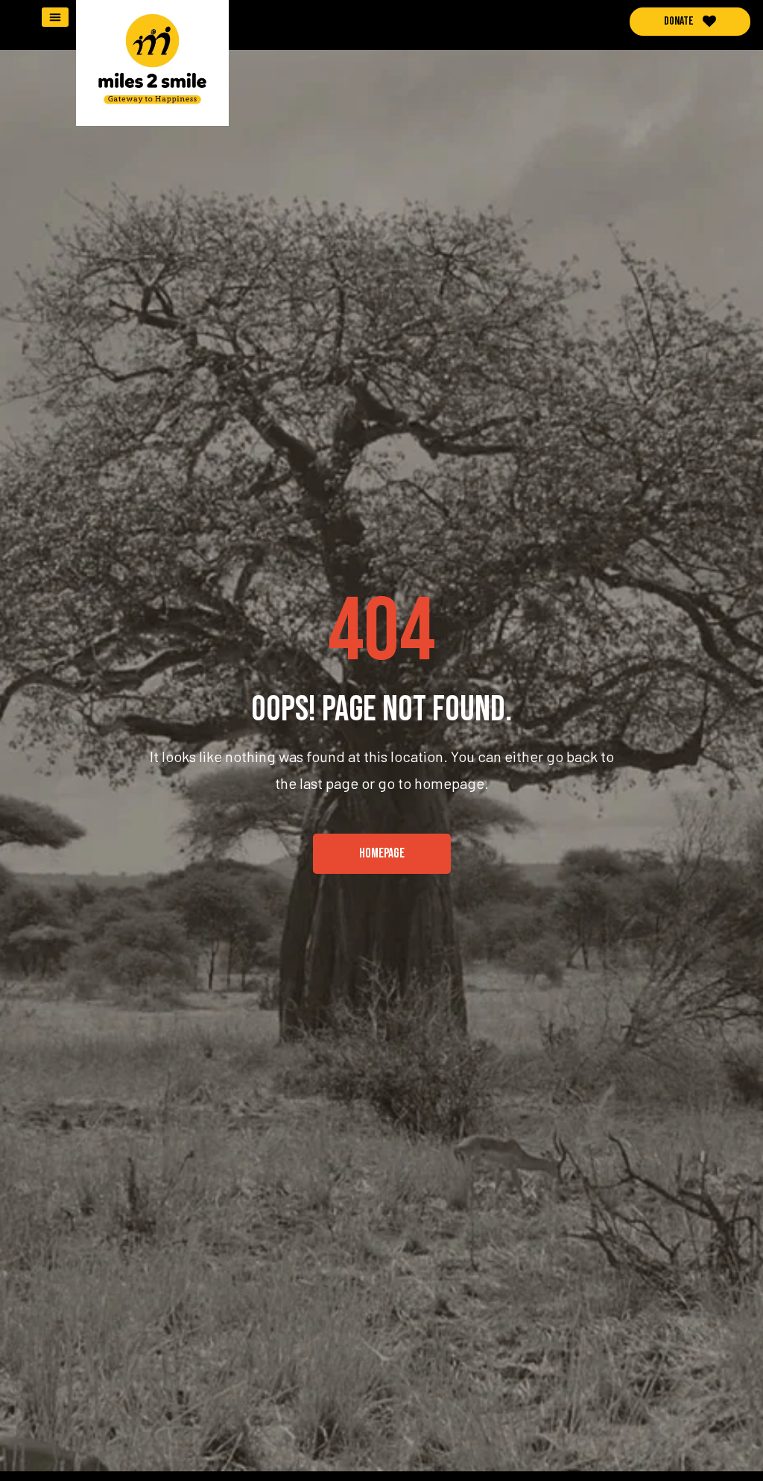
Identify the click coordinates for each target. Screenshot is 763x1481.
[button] (55, 17)
